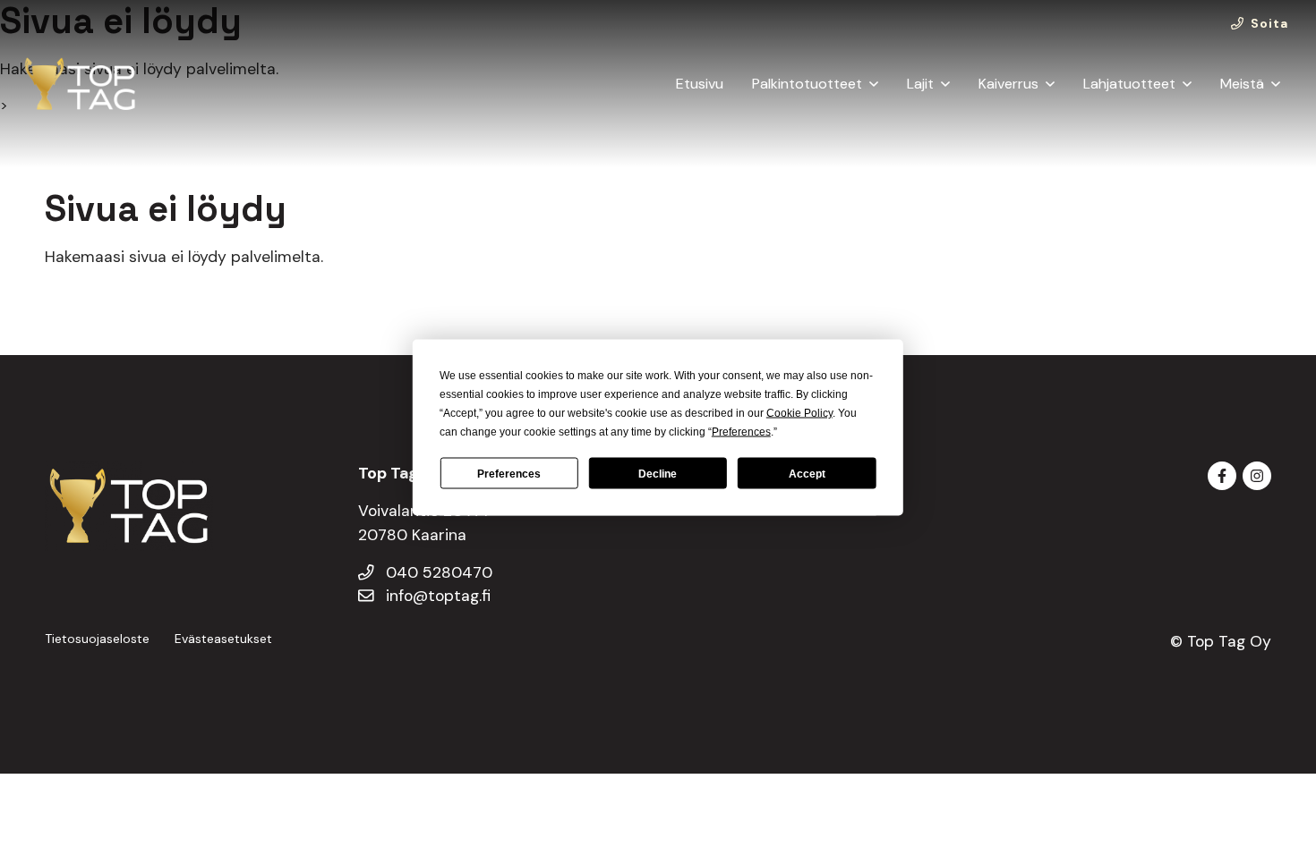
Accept (807, 473)
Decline (657, 473)
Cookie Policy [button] (799, 413)
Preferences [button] (741, 432)
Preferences (509, 473)
